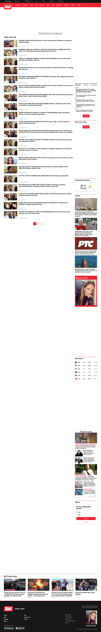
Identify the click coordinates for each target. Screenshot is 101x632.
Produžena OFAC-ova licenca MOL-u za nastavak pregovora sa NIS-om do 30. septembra (85, 105)
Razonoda (59, 5)
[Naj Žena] (36, 1)
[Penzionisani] (61, 1)
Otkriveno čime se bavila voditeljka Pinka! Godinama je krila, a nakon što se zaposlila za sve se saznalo (86, 270)
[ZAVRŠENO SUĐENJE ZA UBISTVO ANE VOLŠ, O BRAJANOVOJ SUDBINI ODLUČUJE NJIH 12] (10, 52)
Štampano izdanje (82, 278)
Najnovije (17, 5)
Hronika (42, 5)
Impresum (68, 619)
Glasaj (86, 518)
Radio (79, 5)
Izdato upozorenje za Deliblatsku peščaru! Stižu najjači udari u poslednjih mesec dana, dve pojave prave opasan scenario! (86, 214)
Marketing (68, 615)
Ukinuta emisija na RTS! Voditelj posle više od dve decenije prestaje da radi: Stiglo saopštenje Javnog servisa (85, 252)
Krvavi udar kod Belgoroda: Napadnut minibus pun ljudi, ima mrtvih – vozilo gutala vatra (38, 594)
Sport (48, 5)
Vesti (31, 5)
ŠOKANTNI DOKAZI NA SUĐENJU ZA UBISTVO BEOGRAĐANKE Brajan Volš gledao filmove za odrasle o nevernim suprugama (44, 113)
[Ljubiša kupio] (86, 224)
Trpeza (73, 5)
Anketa (77, 502)
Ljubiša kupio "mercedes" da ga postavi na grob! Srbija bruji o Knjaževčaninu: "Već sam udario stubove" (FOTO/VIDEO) (84, 233)
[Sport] (52, 1)
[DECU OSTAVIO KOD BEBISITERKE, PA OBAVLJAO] (10, 88)
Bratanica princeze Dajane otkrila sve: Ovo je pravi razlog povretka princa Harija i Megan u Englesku (62, 594)
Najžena (66, 5)
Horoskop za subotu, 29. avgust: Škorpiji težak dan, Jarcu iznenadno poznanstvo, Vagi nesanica (86, 91)
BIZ (36, 5)
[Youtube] (92, 607)
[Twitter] (95, 607)
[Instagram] (86, 607)
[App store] (20, 628)
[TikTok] (89, 607)
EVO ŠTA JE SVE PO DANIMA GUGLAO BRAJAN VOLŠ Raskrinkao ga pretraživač (43, 175)
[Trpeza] (44, 1)
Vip (53, 5)
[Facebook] (83, 607)
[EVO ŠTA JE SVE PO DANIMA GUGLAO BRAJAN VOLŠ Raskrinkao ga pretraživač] (10, 178)
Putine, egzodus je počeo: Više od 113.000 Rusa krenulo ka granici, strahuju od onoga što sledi (14, 594)
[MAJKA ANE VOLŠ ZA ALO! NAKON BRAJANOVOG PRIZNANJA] (10, 205)
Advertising (68, 617)
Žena (25, 619)
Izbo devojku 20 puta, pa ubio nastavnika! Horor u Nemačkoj (86, 96)
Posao (67, 623)
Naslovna (25, 5)
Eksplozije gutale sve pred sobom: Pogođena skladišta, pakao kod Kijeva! (85, 100)
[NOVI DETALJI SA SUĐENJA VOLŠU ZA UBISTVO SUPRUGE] (10, 151)
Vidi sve (86, 116)
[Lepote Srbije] (28, 1)
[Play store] (9, 628)
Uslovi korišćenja (70, 621)
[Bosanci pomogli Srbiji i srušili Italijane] (86, 585)
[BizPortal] (17, 1)
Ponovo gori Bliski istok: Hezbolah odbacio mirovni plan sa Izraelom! (84, 111)
